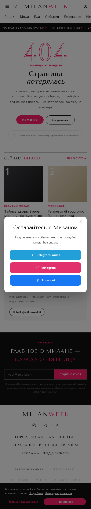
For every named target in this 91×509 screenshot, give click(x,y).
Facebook (48, 280)
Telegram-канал (48, 255)
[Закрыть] (80, 221)
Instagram (48, 268)
